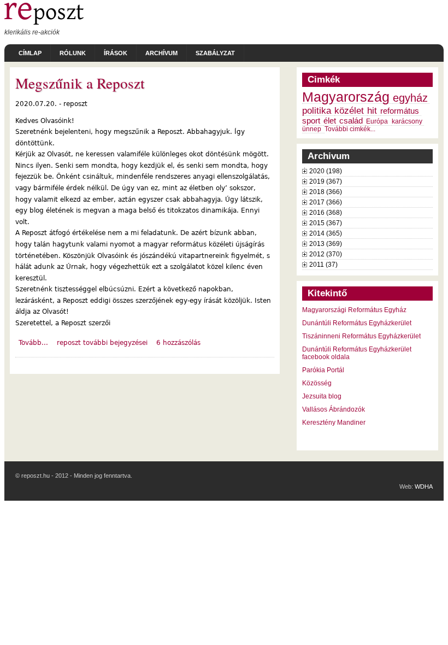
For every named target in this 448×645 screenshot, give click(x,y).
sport (311, 120)
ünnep (311, 129)
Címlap (30, 53)
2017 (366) (325, 202)
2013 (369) (325, 244)
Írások (115, 53)
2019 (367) (325, 181)
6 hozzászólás (178, 343)
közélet (349, 110)
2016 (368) (325, 212)
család (351, 120)
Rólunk (73, 53)
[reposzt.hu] (44, 22)
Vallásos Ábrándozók (333, 409)
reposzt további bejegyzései (102, 343)
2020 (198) (325, 171)
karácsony (407, 121)
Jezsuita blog (321, 396)
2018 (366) (325, 192)
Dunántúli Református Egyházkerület (356, 323)
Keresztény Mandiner (334, 422)
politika (316, 110)
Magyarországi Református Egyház (354, 310)
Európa (377, 121)
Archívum (161, 53)
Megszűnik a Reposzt (80, 83)
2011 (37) (323, 264)
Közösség (317, 383)
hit (372, 110)
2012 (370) (325, 254)
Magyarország (346, 97)
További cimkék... (350, 129)
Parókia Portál (323, 370)
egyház (410, 98)
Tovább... (33, 343)
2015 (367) (325, 223)
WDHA (424, 486)
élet (329, 120)
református (399, 111)
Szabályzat (215, 53)
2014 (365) (325, 233)
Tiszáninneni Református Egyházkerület (361, 336)
